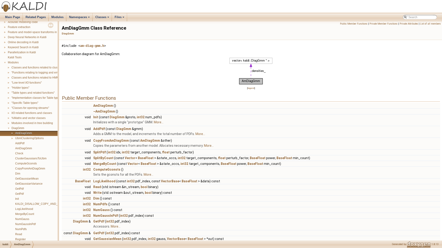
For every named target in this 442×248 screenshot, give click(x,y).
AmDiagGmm (23, 133)
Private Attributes (409, 23)
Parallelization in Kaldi (22, 52)
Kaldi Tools (15, 57)
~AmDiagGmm (104, 111)
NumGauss (22, 219)
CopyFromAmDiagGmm (30, 168)
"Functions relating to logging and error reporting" (42, 72)
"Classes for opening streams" (30, 108)
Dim (17, 173)
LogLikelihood (24, 209)
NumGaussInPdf (25, 224)
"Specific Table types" (25, 102)
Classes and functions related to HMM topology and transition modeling (56, 77)
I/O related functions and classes (32, 113)
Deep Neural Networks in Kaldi (27, 37)
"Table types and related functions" (33, 92)
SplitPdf (99, 152)
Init (17, 198)
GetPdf (19, 188)
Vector (130, 158)
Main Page (12, 17)
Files (120, 18)
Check (19, 153)
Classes (102, 18)
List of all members (430, 23)
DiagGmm (18, 128)
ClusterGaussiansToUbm (31, 158)
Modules (57, 17)
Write (97, 192)
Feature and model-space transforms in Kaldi (36, 32)
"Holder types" (20, 87)
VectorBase (170, 181)
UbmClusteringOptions (29, 138)
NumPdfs (21, 229)
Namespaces (79, 18)
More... (158, 122)
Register (20, 239)
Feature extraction (19, 27)
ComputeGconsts (26, 163)
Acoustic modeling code (23, 22)
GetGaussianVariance (29, 183)
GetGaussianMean (27, 178)
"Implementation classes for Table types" (37, 97)
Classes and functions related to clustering (38, 67)
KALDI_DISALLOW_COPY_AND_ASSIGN (41, 204)
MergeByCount (24, 214)
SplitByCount (103, 158)
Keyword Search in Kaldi (23, 47)
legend (251, 88)
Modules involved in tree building (32, 123)
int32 (141, 117)
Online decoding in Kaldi (23, 42)
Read (18, 234)
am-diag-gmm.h (92, 46)
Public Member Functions (353, 23)
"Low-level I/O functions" (27, 82)
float (166, 152)
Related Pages (36, 17)
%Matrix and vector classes (29, 118)
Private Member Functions (383, 23)
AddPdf (19, 143)
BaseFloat (146, 158)
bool (144, 187)
